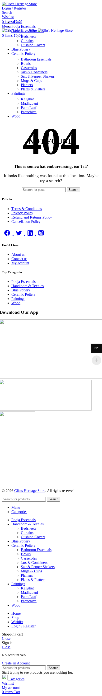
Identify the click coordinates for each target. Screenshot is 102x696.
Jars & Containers (34, 72)
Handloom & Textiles (27, 286)
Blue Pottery (20, 290)
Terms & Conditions (26, 209)
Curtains (27, 41)
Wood (15, 303)
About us (18, 254)
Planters (27, 85)
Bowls (26, 63)
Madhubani (29, 103)
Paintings (18, 299)
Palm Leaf (28, 108)
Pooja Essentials (23, 282)
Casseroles (29, 68)
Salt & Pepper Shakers (38, 76)
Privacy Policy (22, 213)
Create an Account (16, 663)
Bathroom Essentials (36, 59)
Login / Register (23, 626)
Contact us (19, 259)
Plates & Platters (33, 89)
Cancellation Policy (26, 222)
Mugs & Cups (31, 81)
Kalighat (27, 99)
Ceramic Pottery (23, 294)
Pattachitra (29, 112)
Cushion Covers (33, 45)
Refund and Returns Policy (31, 217)
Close (6, 638)
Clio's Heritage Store (29, 491)
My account (20, 263)
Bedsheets (28, 36)
